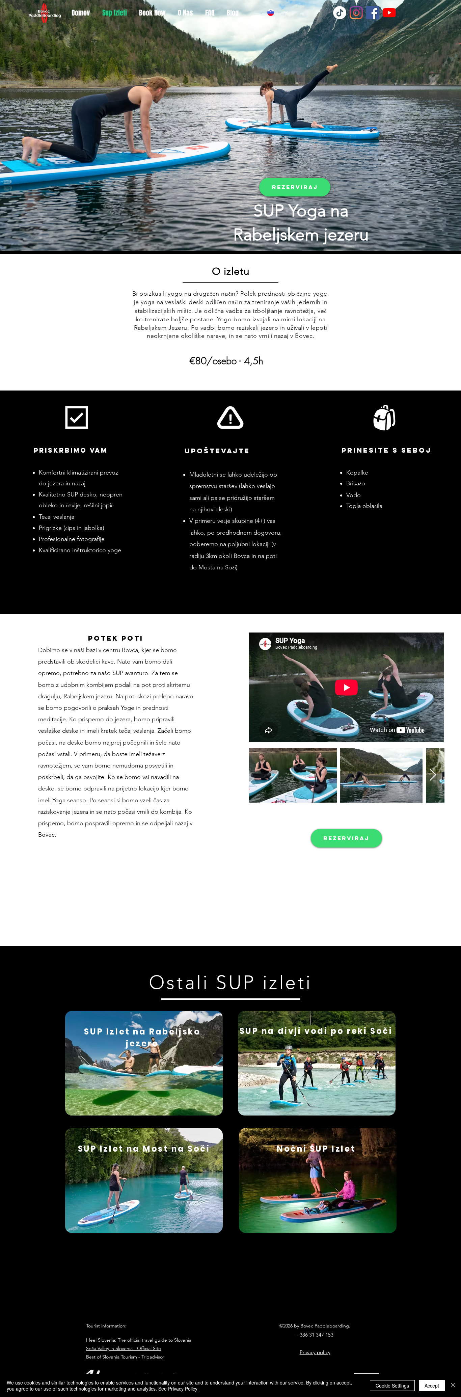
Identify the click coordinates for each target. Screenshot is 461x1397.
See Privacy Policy (177, 1388)
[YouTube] (389, 12)
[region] (144, 1063)
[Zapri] (453, 1385)
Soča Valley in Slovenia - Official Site (123, 1348)
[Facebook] (372, 12)
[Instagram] (356, 12)
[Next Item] (433, 775)
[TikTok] (339, 12)
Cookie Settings (392, 1385)
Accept (432, 1385)
